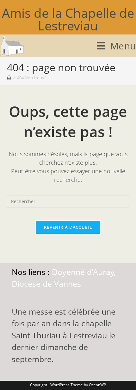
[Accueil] (9, 77)
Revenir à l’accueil (68, 227)
